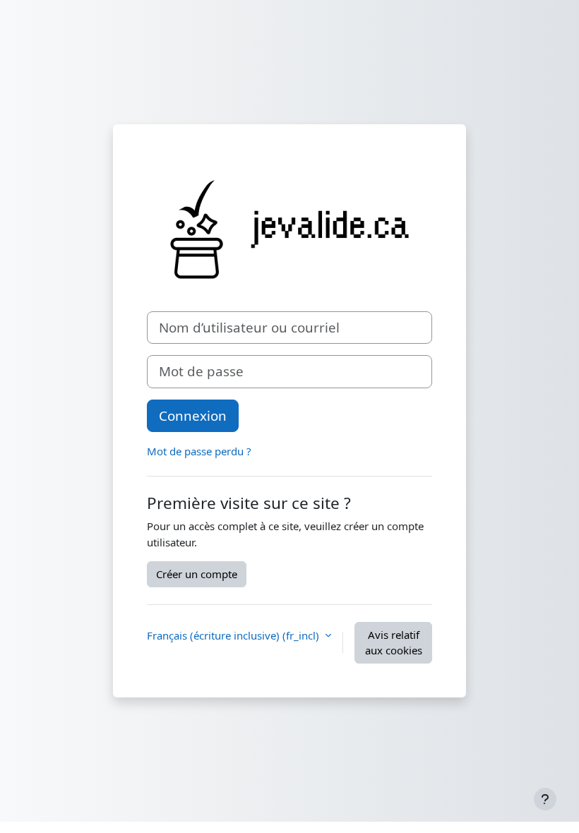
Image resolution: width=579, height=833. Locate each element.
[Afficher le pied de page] (545, 799)
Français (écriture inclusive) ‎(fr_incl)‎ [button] (234, 635)
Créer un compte (196, 574)
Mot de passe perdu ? (199, 451)
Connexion (193, 415)
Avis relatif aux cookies (393, 643)
